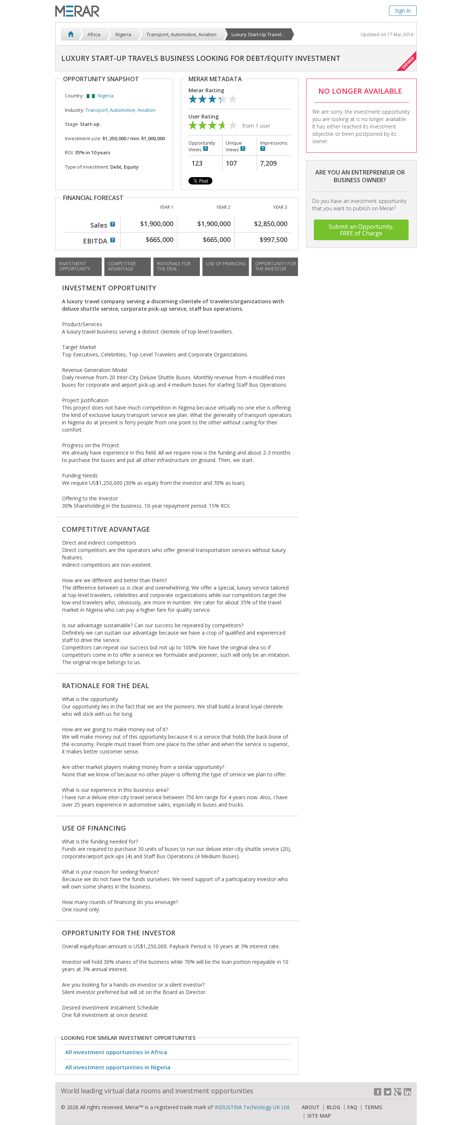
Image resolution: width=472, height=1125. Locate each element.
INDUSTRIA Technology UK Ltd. (252, 1107)
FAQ (352, 1107)
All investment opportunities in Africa (116, 1052)
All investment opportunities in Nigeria (117, 1067)
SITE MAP (319, 1115)
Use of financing (226, 263)
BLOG (333, 1107)
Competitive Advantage (122, 266)
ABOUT (311, 1107)
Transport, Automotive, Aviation (121, 110)
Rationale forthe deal (174, 266)
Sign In (403, 10)
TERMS (373, 1107)
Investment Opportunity (74, 266)
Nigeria (106, 95)
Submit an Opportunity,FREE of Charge (361, 229)
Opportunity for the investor (275, 266)
